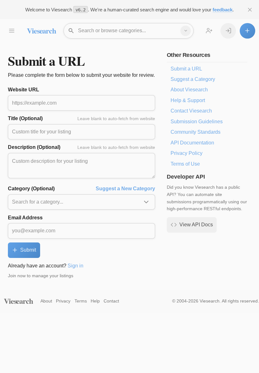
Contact (111, 300)
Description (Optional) (81, 147)
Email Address (25, 217)
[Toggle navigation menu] (11, 31)
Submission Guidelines (197, 121)
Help (95, 300)
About (46, 300)
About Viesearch (189, 89)
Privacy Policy (186, 153)
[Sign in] (228, 31)
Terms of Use (185, 164)
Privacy (63, 300)
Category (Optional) (81, 188)
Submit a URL (186, 68)
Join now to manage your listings (40, 275)
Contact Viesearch (191, 110)
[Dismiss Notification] (250, 9)
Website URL (23, 89)
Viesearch (41, 30)
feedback (222, 9)
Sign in (75, 265)
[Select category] (185, 31)
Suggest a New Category (125, 188)
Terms (81, 300)
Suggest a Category (193, 79)
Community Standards (195, 132)
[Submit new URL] (247, 31)
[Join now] (209, 31)
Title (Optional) (81, 118)
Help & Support (188, 100)
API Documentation (192, 142)
